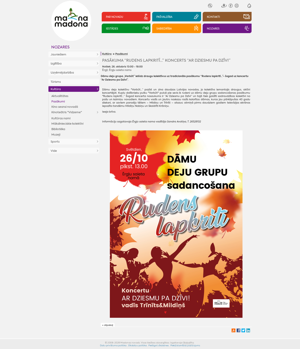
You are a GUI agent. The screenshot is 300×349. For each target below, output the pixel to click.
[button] (249, 5)
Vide (54, 151)
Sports (55, 142)
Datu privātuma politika (113, 345)
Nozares (60, 47)
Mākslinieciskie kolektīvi (67, 124)
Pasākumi (58, 101)
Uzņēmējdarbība (62, 72)
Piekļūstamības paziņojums (185, 345)
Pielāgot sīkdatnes (158, 345)
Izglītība (56, 63)
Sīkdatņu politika (137, 345)
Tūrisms (56, 82)
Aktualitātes (59, 96)
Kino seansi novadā (64, 107)
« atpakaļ (107, 325)
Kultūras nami (60, 118)
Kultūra (56, 89)
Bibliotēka (58, 129)
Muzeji (55, 134)
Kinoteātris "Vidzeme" (66, 112)
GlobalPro (188, 342)
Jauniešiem (58, 54)
